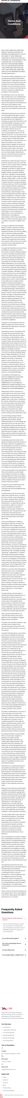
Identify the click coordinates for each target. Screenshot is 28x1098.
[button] (25, 3)
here (12, 897)
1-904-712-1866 (6, 1061)
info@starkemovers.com (8, 1069)
